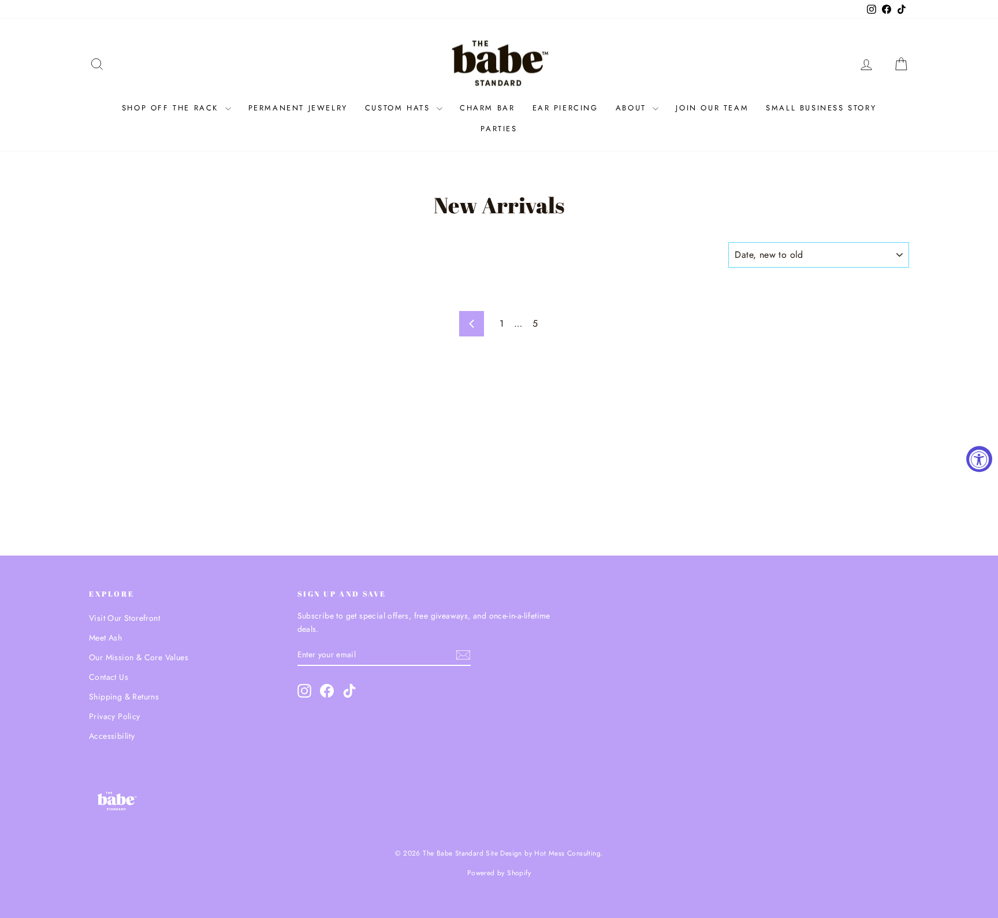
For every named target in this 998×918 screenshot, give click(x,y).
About (633, 107)
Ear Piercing (565, 107)
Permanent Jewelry (298, 107)
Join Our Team (712, 107)
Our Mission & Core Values (138, 657)
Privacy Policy (114, 716)
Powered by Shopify (499, 873)
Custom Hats (399, 107)
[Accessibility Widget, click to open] (979, 459)
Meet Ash (105, 637)
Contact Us (108, 677)
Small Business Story (821, 107)
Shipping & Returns (124, 696)
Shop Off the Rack (172, 107)
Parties (499, 128)
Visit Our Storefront (124, 618)
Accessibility (112, 736)
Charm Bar (487, 107)
